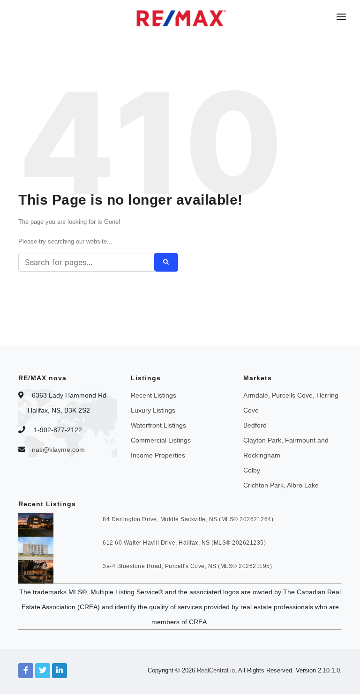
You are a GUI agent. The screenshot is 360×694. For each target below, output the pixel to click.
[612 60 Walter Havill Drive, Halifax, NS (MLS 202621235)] (35, 548)
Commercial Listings (161, 440)
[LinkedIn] (59, 670)
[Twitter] (42, 670)
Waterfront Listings (158, 425)
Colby (251, 470)
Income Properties (158, 455)
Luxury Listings (153, 410)
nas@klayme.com (58, 449)
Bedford (255, 425)
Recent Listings (153, 395)
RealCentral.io (216, 670)
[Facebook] (25, 670)
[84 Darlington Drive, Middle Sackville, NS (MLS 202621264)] (35, 524)
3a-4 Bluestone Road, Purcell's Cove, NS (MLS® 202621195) (187, 566)
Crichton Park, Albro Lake (281, 485)
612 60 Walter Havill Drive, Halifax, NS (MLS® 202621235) (184, 542)
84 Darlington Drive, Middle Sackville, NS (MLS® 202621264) (188, 519)
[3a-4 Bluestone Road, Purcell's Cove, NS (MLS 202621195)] (35, 571)
